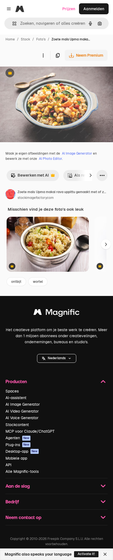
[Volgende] (90, 175)
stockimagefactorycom (36, 198)
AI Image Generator (77, 153)
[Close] (105, 554)
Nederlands (57, 358)
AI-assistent (15, 397)
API (8, 464)
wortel (38, 281)
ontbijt (16, 281)
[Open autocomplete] (12, 23)
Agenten (17, 437)
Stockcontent (17, 424)
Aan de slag (17, 486)
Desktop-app (21, 451)
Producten (16, 381)
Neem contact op (23, 517)
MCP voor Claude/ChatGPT (30, 431)
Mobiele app (16, 458)
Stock (25, 39)
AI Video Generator (22, 411)
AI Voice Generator (21, 417)
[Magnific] (56, 313)
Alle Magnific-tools (22, 471)
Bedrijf (12, 501)
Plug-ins (17, 444)
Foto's (41, 39)
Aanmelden (93, 8)
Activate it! (86, 554)
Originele (36, 73)
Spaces (12, 391)
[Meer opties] (43, 55)
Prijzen (68, 8)
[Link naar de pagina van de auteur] (10, 195)
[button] (56, 358)
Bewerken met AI (30, 177)
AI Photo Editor (50, 159)
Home (10, 39)
